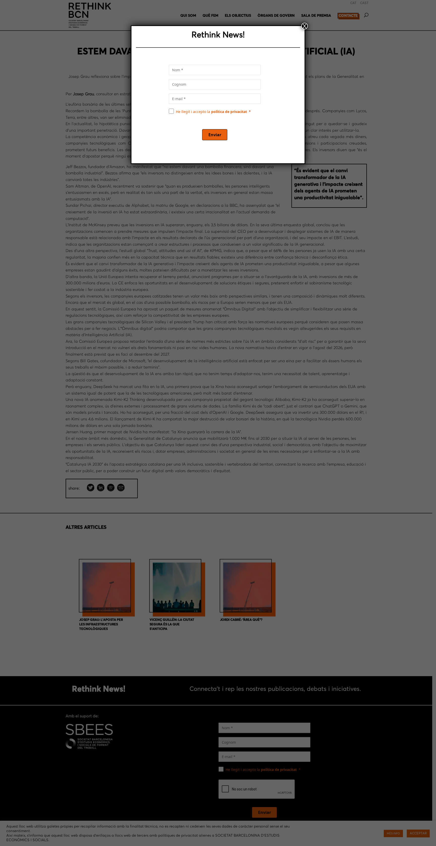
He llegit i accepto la (211, 111)
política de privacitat (229, 111)
